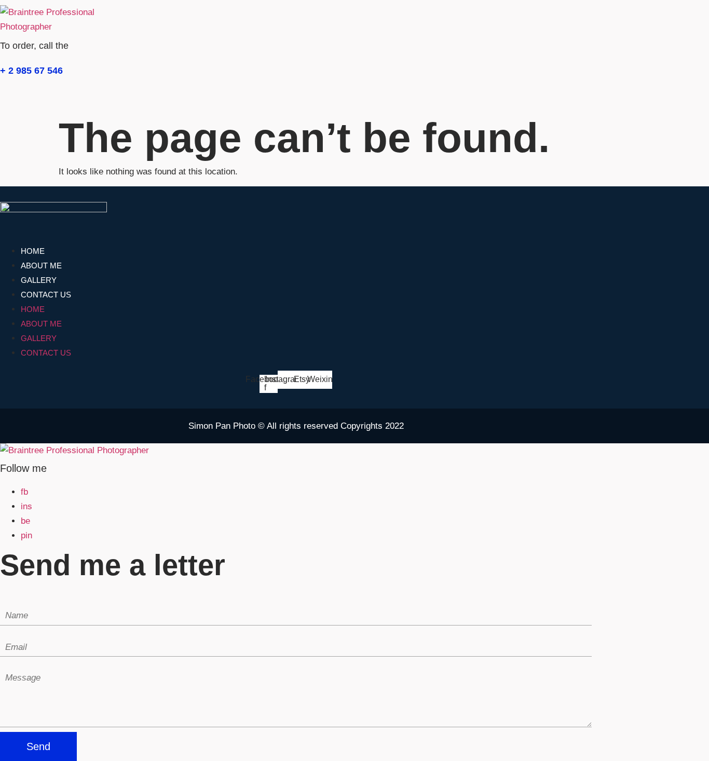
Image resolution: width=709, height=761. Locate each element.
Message (17, 664)
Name (11, 601)
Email (11, 633)
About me (41, 265)
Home (33, 251)
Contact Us (46, 294)
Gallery (39, 280)
